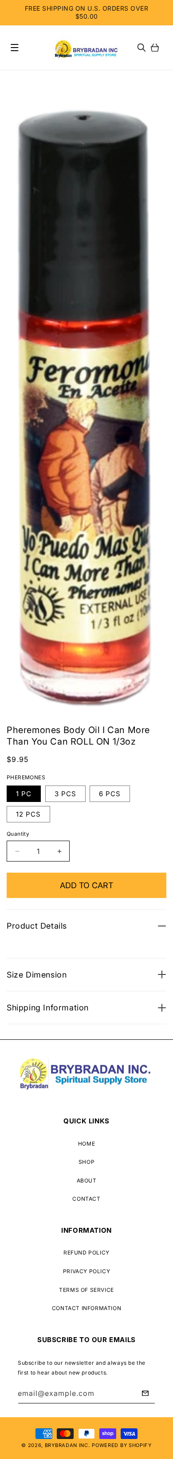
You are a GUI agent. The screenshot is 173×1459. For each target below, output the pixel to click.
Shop (86, 1161)
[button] (14, 47)
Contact (86, 1198)
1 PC (23, 794)
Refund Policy (86, 1252)
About (87, 1180)
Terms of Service (86, 1290)
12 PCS (28, 814)
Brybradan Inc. (67, 1445)
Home (86, 1143)
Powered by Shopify (122, 1445)
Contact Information (86, 1308)
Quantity (18, 833)
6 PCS (110, 794)
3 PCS (65, 794)
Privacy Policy (86, 1271)
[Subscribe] (145, 1393)
